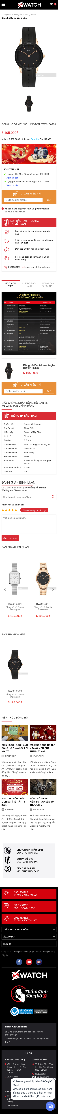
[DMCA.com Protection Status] (41, 1012)
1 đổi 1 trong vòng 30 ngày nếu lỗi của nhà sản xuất (34, 241)
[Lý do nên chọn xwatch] (29, 323)
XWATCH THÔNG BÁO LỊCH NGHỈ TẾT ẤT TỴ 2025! (13, 801)
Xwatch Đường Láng (15, 1059)
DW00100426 (15, 694)
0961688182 (14, 267)
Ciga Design (35, 951)
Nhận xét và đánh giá (13, 504)
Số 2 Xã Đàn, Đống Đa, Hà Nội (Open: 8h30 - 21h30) (44, 1067)
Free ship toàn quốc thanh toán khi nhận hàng (32, 258)
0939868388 (12, 1077)
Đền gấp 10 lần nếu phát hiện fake (32, 249)
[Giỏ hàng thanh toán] (51, 4)
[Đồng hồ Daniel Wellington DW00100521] (15, 579)
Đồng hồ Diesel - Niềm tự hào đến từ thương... (42, 801)
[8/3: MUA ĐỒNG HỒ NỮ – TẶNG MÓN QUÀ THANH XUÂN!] (43, 733)
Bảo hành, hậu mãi (27, 862)
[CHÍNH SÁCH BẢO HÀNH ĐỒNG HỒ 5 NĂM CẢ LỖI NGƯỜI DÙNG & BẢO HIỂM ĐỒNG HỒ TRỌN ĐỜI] (15, 733)
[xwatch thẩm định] (29, 993)
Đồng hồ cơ (48, 951)
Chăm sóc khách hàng (16, 929)
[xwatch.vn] (29, 975)
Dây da (5, 955)
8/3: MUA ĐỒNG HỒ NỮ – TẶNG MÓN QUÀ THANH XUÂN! (42, 748)
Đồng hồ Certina (21, 951)
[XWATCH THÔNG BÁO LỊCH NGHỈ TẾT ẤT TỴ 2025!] (15, 787)
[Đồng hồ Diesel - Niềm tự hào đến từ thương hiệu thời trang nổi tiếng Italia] (43, 787)
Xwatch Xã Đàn (39, 1059)
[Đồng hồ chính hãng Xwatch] (29, 5)
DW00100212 (43, 607)
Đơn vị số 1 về (25, 859)
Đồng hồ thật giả (27, 853)
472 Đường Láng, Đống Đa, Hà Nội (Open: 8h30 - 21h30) (16, 1068)
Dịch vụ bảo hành (40, 1077)
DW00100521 (15, 607)
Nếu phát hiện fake (28, 871)
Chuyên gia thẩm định (30, 850)
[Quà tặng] (29, 155)
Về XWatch (9, 936)
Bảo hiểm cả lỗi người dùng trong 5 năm (32, 232)
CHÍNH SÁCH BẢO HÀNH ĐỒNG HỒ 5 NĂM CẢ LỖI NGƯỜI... (15, 748)
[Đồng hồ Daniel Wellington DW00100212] (43, 579)
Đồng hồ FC (7, 951)
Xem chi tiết (12, 178)
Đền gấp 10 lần (26, 868)
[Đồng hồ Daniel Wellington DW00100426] (29, 103)
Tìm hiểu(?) (45, 139)
